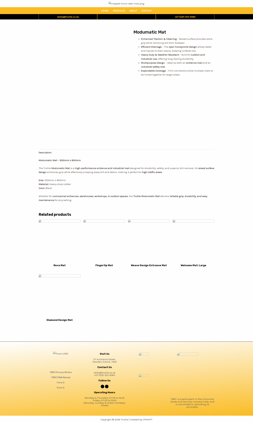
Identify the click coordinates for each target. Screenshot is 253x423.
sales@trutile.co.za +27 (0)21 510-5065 (104, 374)
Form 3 (60, 387)
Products (119, 10)
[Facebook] (129, 16)
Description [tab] (45, 152)
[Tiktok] (123, 16)
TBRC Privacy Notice (60, 372)
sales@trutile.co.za (68, 16)
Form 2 (60, 382)
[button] (60, 358)
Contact (146, 10)
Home (104, 10)
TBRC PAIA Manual (60, 377)
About (133, 10)
